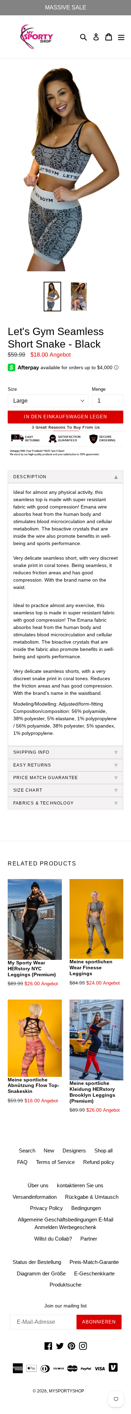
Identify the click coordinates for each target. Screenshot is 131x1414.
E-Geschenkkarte (94, 1273)
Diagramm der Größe (41, 1273)
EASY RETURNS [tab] (32, 765)
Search (27, 1150)
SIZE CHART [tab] (27, 790)
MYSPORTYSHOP (66, 1391)
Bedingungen (86, 1208)
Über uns (38, 1185)
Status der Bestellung (37, 1262)
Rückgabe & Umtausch (91, 1197)
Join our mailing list (65, 1305)
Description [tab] (29, 476)
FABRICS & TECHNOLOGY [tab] (43, 803)
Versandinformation (35, 1197)
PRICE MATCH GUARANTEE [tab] (45, 777)
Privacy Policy (46, 1208)
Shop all (103, 1150)
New (49, 1150)
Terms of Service (55, 1162)
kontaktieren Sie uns (80, 1185)
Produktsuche (65, 1285)
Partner (88, 1239)
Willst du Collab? (53, 1239)
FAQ (22, 1162)
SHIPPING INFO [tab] (31, 752)
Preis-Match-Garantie (94, 1262)
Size (12, 389)
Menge (98, 389)
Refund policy (98, 1162)
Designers (74, 1150)
